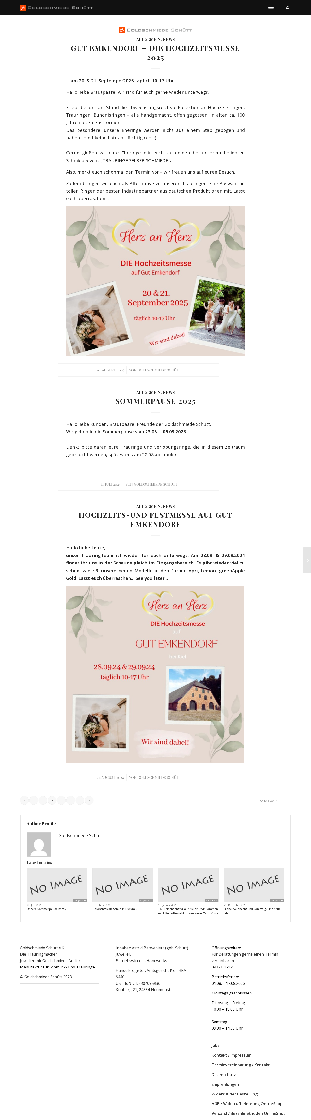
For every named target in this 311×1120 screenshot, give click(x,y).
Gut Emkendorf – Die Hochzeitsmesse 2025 (155, 52)
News (169, 39)
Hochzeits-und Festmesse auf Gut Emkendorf (155, 519)
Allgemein (148, 39)
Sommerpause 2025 (155, 401)
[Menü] (271, 7)
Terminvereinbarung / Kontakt (241, 1065)
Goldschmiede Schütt (159, 370)
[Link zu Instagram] (287, 7)
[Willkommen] (307, 560)
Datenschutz (224, 1074)
